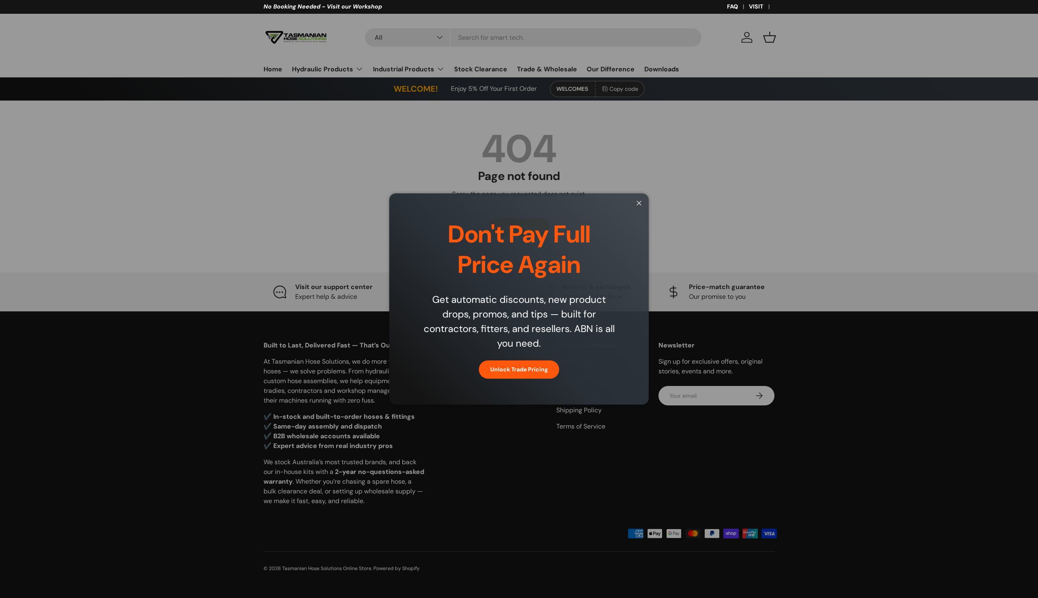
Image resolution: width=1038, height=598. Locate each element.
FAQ (732, 6)
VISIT (756, 6)
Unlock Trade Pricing (519, 369)
